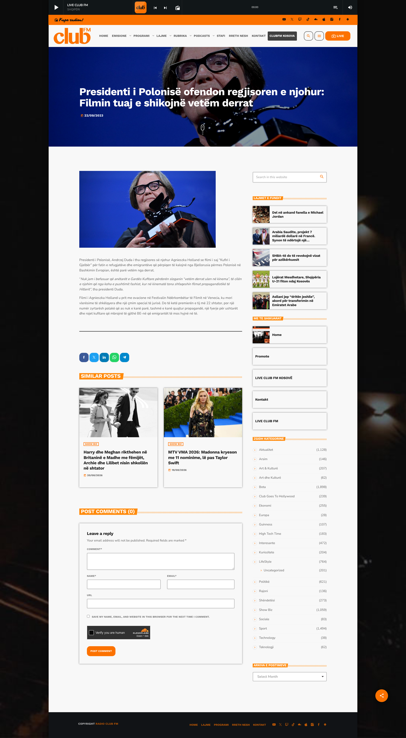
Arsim (263, 459)
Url (89, 595)
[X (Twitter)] (292, 20)
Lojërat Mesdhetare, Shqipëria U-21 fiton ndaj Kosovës (296, 279)
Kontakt (261, 399)
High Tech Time (270, 534)
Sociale (264, 619)
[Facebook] (339, 20)
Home (276, 335)
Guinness (265, 524)
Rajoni (263, 591)
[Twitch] (300, 20)
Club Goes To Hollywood (277, 496)
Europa (264, 515)
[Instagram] (331, 20)
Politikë (264, 582)
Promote (262, 356)
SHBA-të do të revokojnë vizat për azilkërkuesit (296, 258)
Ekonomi (265, 506)
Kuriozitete (266, 552)
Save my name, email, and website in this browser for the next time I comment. (151, 616)
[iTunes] (324, 20)
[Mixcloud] (316, 20)
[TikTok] (307, 20)
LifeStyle (265, 562)
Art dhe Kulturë (270, 478)
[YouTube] (284, 20)
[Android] (347, 20)
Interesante (267, 543)
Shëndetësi (267, 600)
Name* (91, 575)
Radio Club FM (107, 724)
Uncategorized (274, 570)
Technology (267, 638)
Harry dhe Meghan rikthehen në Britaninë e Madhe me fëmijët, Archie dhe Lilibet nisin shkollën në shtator (116, 460)
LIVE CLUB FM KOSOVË (273, 378)
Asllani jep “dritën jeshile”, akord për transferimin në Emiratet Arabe (293, 301)
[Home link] (72, 36)
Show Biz (91, 444)
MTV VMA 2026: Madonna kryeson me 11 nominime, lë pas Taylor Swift (202, 457)
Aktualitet (266, 450)
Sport (263, 629)
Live (338, 36)
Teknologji (266, 647)
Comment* (94, 549)
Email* (172, 575)
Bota (262, 487)
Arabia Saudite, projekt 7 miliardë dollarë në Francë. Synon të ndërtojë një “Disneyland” (293, 238)
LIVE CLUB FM (266, 421)
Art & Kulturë (268, 468)
